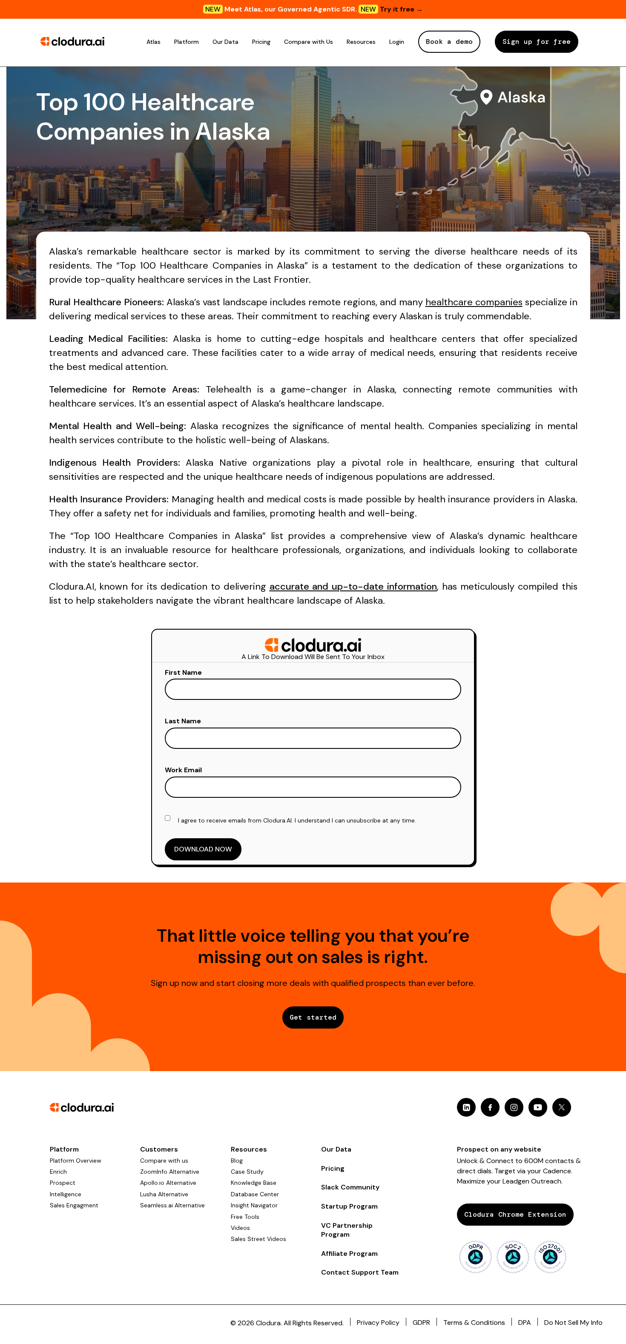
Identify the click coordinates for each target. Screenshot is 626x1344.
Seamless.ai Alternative (172, 1205)
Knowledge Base (253, 1182)
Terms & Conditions (474, 1322)
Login (396, 42)
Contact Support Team (360, 1272)
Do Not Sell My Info (573, 1322)
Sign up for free (537, 41)
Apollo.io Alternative (168, 1182)
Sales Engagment (74, 1205)
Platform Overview (75, 1160)
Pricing (261, 42)
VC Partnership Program (347, 1230)
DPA (524, 1322)
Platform (186, 42)
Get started (313, 1017)
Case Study (247, 1171)
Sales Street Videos (258, 1239)
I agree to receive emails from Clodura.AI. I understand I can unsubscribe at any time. (297, 820)
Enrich (58, 1171)
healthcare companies (474, 302)
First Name (183, 672)
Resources (361, 42)
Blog (237, 1160)
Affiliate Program (349, 1253)
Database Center (255, 1194)
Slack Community (350, 1187)
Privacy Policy (378, 1322)
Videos (240, 1228)
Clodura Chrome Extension (515, 1214)
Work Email (183, 769)
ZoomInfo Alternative (169, 1171)
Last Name (183, 720)
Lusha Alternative (164, 1194)
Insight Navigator (254, 1205)
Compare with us (164, 1160)
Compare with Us (308, 42)
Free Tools (245, 1217)
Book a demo (449, 41)
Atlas (153, 42)
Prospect (62, 1182)
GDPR (421, 1322)
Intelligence (65, 1194)
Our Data (225, 42)
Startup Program (349, 1206)
